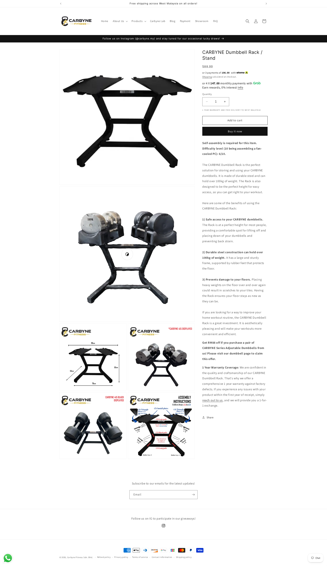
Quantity (207, 94)
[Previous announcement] (61, 3)
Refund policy (104, 557)
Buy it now (235, 131)
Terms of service (140, 557)
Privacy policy (121, 557)
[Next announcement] (266, 3)
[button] (120, 21)
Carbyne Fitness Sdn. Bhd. (80, 557)
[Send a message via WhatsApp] (8, 558)
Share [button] (210, 417)
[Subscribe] (193, 494)
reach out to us (212, 400)
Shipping (207, 76)
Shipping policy (184, 557)
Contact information (162, 557)
